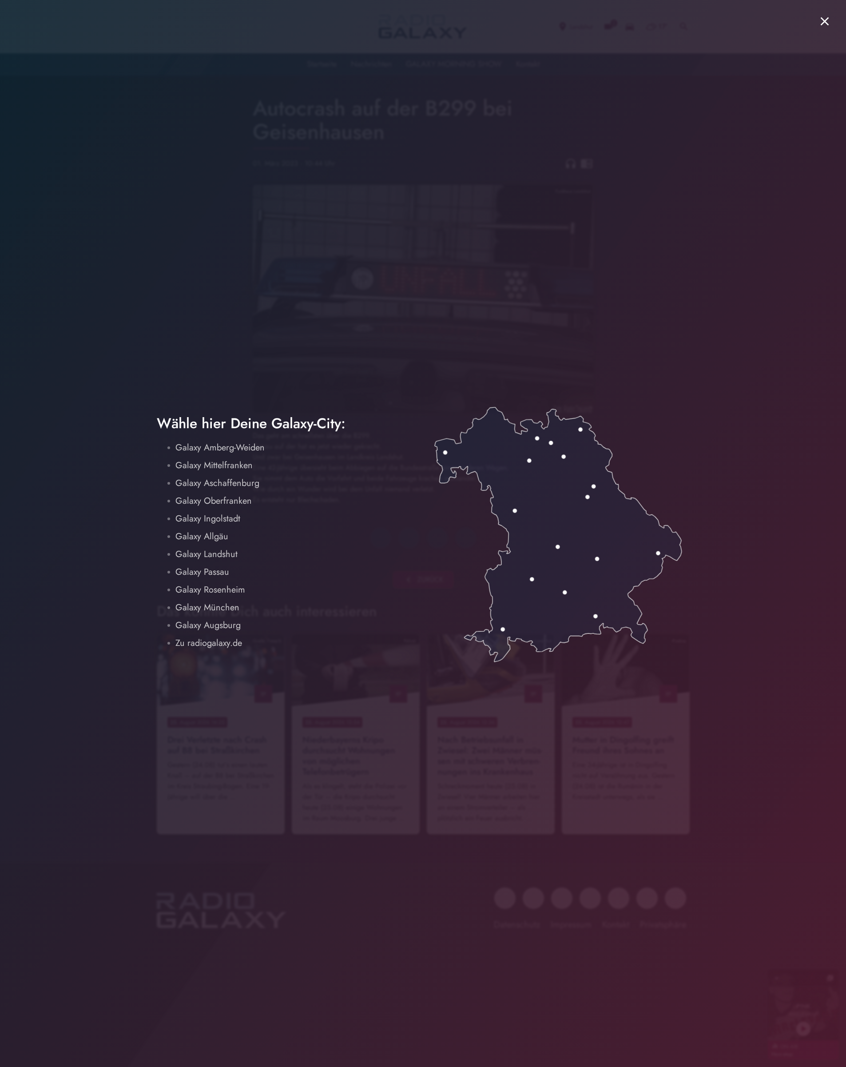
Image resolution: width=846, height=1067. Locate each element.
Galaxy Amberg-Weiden (220, 447)
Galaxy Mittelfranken (214, 465)
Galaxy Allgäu (201, 536)
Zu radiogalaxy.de (208, 643)
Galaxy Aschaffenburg (217, 483)
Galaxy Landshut (206, 554)
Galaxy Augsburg (208, 625)
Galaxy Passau (202, 571)
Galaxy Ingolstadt (207, 518)
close (825, 21)
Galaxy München (207, 607)
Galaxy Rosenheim (210, 589)
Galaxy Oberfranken (213, 500)
